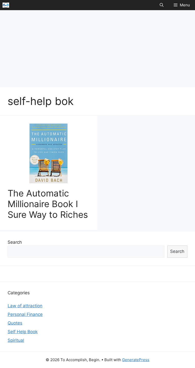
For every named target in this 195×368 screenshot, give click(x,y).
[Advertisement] (97, 48)
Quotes (15, 323)
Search (15, 242)
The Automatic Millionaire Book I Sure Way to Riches (48, 204)
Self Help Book (23, 331)
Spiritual (16, 340)
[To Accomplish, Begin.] (6, 5)
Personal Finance (25, 314)
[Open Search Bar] (162, 5)
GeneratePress (135, 359)
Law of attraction (25, 305)
